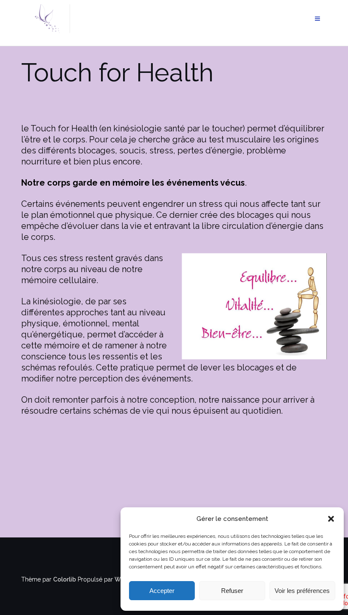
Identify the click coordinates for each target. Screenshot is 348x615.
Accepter (161, 590)
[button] (331, 519)
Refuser (232, 590)
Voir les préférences (302, 590)
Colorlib (64, 579)
